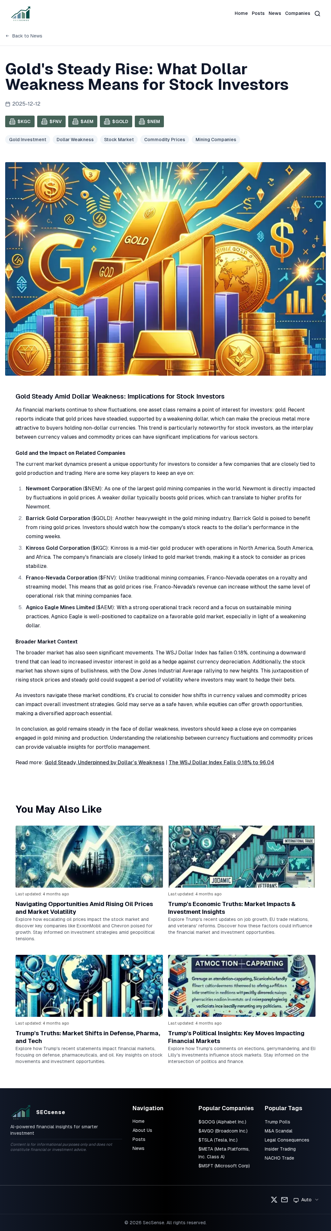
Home (241, 13)
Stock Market (119, 139)
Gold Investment (27, 139)
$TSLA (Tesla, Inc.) (218, 1139)
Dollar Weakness (75, 139)
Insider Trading (280, 1149)
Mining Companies (216, 139)
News (275, 13)
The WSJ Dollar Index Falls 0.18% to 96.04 (221, 762)
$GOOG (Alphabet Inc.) (222, 1121)
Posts (258, 13)
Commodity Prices (164, 139)
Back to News (27, 35)
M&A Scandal (279, 1130)
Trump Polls (277, 1121)
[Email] (284, 1200)
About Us (142, 1130)
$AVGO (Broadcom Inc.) (223, 1130)
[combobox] (306, 1199)
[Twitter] (274, 1200)
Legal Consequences (287, 1139)
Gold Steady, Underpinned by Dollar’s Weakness (105, 762)
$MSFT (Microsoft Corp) (224, 1165)
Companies (297, 13)
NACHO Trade (279, 1158)
